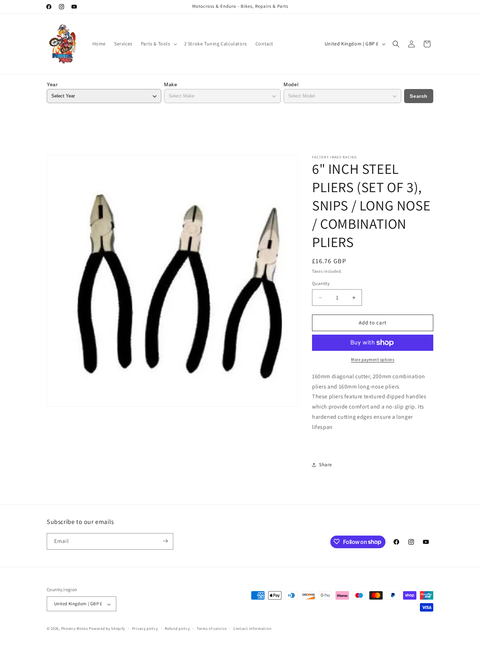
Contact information (252, 628)
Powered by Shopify (107, 628)
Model (291, 84)
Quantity (321, 284)
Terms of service (211, 628)
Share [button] (325, 464)
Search (419, 96)
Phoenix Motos (74, 628)
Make (170, 84)
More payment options (372, 359)
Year (52, 84)
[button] (158, 43)
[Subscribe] (165, 541)
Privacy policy (145, 628)
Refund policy (177, 628)
